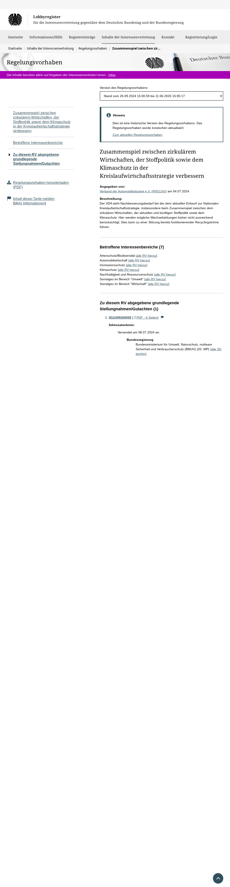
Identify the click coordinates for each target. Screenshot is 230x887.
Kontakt (167, 37)
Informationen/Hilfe (45, 37)
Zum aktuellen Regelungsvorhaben (137, 135)
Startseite (15, 37)
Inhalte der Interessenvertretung (128, 37)
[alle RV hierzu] (146, 255)
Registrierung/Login (201, 37)
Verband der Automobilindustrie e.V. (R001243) (133, 191)
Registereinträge (82, 37)
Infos (111, 75)
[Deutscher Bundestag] (18, 19)
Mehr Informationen (29, 203)
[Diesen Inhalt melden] (162, 317)
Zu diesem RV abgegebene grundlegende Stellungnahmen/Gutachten (36, 159)
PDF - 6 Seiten (147, 317)
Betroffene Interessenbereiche (38, 143)
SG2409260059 (120, 317)
